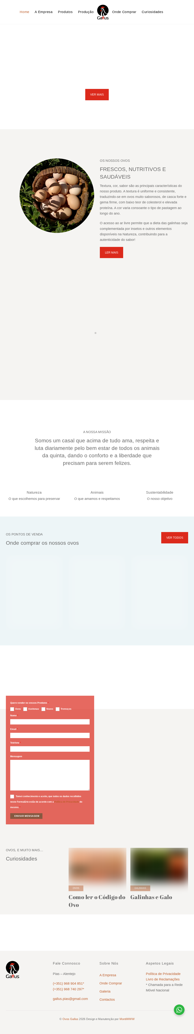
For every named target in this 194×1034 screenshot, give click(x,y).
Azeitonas (33, 709)
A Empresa (43, 12)
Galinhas (140, 888)
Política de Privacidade (66, 802)
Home (24, 12)
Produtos (65, 12)
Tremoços (66, 709)
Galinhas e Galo (151, 897)
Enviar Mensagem (26, 816)
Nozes (49, 709)
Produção (86, 12)
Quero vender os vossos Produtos (29, 703)
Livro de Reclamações (163, 979)
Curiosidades (152, 12)
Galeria (104, 991)
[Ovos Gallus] (103, 12)
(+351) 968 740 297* (68, 989)
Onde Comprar (124, 12)
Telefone (15, 742)
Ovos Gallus (70, 1019)
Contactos (107, 999)
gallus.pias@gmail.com (70, 999)
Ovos (18, 709)
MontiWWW (127, 1019)
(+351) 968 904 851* (68, 983)
